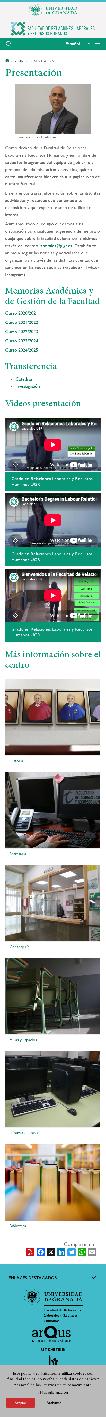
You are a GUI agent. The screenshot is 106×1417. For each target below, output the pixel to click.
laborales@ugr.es (55, 245)
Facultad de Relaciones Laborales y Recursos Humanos (62, 1315)
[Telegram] (71, 1251)
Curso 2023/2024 (21, 340)
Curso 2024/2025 (22, 350)
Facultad (19, 61)
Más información (54, 1392)
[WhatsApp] (82, 1251)
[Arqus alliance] (51, 1334)
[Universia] (53, 1349)
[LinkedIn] (61, 1251)
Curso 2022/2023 (21, 331)
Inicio (7, 60)
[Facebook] (41, 1251)
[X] (51, 1251)
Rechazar (54, 1403)
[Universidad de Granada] (53, 10)
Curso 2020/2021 (21, 313)
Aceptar (20, 1403)
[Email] (92, 1251)
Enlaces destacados (32, 1277)
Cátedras (24, 379)
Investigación (27, 386)
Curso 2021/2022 (21, 322)
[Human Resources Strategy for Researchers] (53, 1363)
